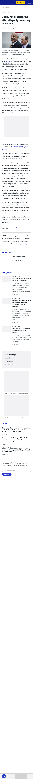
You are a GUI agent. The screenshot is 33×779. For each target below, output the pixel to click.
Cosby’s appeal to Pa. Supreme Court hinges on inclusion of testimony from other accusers (21, 303)
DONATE (21, 2)
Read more (7, 357)
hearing (7, 61)
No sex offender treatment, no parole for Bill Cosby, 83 (21, 279)
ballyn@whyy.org (10, 364)
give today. (23, 244)
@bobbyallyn (9, 361)
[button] (4, 776)
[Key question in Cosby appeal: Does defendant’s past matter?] (6, 330)
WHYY (6, 3)
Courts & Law (6, 7)
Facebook (9, 227)
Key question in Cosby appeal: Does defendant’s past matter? (21, 330)
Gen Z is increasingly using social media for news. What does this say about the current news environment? (15, 440)
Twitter (13, 227)
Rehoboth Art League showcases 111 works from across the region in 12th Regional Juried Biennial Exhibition (16, 450)
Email (16, 227)
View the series (17, 260)
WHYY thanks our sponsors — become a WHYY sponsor (16, 139)
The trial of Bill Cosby (8, 13)
